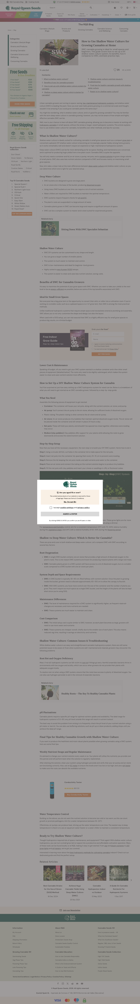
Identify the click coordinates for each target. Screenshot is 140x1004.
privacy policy (84, 507)
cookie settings (67, 507)
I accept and (71, 507)
